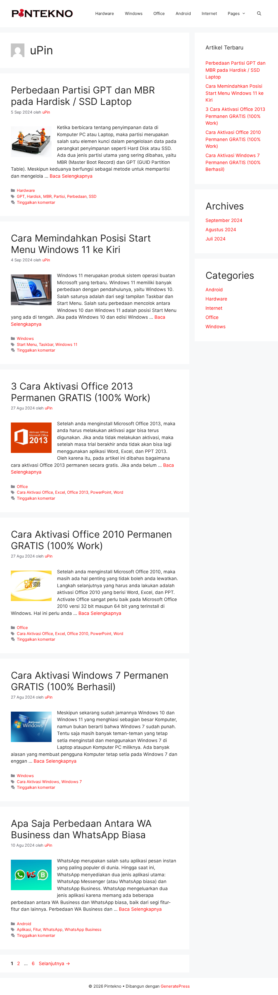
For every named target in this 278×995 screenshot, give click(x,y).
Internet (209, 13)
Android (183, 13)
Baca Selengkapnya (71, 176)
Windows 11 (66, 344)
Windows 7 (71, 781)
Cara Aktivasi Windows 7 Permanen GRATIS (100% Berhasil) (89, 680)
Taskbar (46, 344)
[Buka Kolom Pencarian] (259, 13)
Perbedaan (77, 196)
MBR (47, 196)
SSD (92, 196)
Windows (134, 13)
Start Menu (27, 344)
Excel (60, 492)
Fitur (37, 929)
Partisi (59, 196)
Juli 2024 (216, 239)
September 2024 (224, 220)
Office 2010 (77, 633)
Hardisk (34, 196)
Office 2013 (77, 492)
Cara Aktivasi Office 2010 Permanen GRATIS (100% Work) (91, 539)
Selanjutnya (54, 963)
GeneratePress (175, 986)
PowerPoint (100, 492)
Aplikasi (24, 929)
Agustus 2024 (221, 229)
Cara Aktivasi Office (35, 492)
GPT (21, 196)
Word (118, 492)
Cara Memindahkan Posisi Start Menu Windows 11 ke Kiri (81, 243)
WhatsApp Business (83, 929)
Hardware (104, 13)
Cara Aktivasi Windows (38, 781)
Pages (234, 13)
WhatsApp (52, 929)
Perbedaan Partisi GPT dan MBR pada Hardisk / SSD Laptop (83, 95)
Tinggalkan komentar (36, 202)
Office (159, 13)
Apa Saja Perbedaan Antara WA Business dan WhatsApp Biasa (81, 829)
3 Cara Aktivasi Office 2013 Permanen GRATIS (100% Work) (81, 391)
